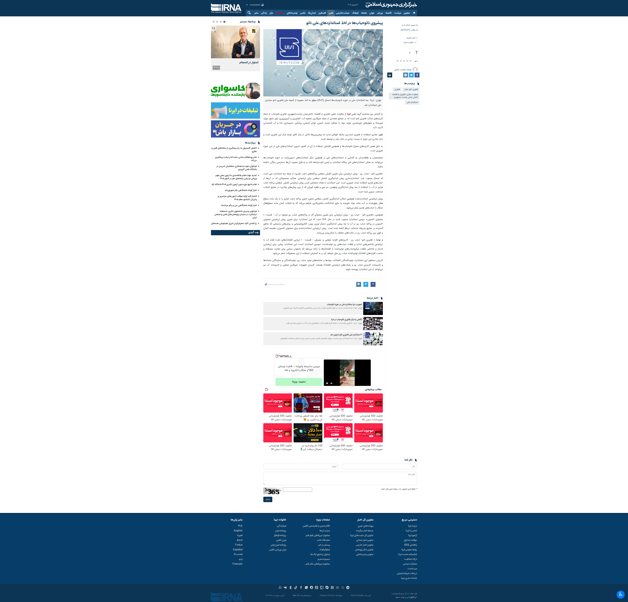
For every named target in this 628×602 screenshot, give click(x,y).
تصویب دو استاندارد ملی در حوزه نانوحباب (344, 304)
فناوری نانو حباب (411, 89)
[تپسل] (277, 356)
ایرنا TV (278, 13)
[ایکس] (342, 588)
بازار (271, 13)
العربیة (240, 535)
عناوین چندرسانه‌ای (364, 554)
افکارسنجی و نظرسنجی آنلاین (316, 526)
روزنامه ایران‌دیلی (278, 545)
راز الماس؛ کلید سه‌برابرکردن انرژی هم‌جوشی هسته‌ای (234, 223)
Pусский (238, 554)
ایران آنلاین (281, 540)
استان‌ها (312, 13)
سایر (256, 13)
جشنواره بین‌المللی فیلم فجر (317, 535)
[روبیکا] (337, 588)
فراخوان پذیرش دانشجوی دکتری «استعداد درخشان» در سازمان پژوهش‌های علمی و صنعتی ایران (235, 214)
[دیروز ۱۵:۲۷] (235, 42)
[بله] (327, 588)
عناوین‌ (407, 13)
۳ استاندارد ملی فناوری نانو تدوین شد (346, 335)
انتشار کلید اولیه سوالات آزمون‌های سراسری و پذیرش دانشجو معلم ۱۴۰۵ (237, 197)
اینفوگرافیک (324, 550)
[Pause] (327, 383)
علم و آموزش (411, 37)
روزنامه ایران (280, 531)
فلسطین (322, 13)
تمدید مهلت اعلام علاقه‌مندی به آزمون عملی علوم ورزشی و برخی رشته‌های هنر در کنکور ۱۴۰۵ (236, 177)
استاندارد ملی (412, 102)
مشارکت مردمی (410, 564)
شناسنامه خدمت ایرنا (407, 554)
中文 (240, 526)
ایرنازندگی (281, 526)
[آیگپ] (322, 588)
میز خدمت (412, 569)
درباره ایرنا (412, 526)
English (238, 531)
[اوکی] (290, 588)
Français (238, 564)
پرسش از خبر (324, 545)
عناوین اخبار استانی (364, 540)
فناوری (397, 89)
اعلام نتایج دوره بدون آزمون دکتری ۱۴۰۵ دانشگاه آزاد (234, 184)
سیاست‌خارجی (342, 13)
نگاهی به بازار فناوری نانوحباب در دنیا (346, 319)
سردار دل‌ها (324, 531)
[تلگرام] (348, 588)
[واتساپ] (280, 588)
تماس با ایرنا (411, 531)
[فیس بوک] (301, 588)
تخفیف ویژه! (299, 382)
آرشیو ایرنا (412, 535)
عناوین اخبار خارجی (364, 545)
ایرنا (391, 5)
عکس (302, 13)
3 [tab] (217, 22)
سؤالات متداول (410, 540)
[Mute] (332, 383)
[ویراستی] (306, 588)
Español (238, 550)
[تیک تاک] (296, 588)
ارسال (267, 499)
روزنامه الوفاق (280, 535)
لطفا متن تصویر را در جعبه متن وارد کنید (399, 489)
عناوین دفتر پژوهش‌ (364, 550)
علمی (331, 13)
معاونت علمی (409, 42)
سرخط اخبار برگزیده (364, 531)
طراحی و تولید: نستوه (403, 597)
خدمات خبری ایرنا (409, 578)
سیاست (397, 13)
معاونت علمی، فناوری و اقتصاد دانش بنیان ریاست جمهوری (405, 96)
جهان (371, 13)
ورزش (380, 13)
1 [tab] (224, 22)
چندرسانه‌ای (292, 13)
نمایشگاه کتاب (323, 540)
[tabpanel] (235, 48)
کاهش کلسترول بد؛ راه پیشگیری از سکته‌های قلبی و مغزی (234, 149)
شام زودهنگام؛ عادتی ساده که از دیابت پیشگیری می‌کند (236, 159)
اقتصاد (388, 13)
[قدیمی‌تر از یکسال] (373, 308)
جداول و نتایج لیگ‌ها (320, 554)
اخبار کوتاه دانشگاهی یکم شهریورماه (241, 190)
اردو (241, 559)
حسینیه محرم (324, 559)
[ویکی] (285, 588)
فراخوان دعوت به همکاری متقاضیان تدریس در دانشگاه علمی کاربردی (237, 168)
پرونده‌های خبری (365, 526)
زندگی (264, 13)
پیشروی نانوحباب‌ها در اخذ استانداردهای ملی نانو (344, 23)
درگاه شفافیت (410, 559)
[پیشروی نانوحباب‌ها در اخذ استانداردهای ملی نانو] (323, 62)
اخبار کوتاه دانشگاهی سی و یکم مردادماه (239, 205)
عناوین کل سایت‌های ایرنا (361, 535)
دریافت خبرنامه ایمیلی (407, 573)
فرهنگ (355, 13)
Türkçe (239, 545)
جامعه (364, 13)
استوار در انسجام (248, 62)
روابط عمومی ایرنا (409, 550)
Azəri (240, 540)
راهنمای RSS (410, 545)
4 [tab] (214, 22)
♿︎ (620, 594)
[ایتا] (316, 588)
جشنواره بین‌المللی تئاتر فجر (317, 564)
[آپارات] (332, 588)
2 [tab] (221, 22)
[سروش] (311, 588)
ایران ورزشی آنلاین (277, 550)
